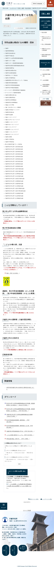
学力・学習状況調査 (46, 44)
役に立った (9, 452)
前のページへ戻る (34, 499)
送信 (19, 464)
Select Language (37, 3)
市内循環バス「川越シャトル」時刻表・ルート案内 (46, 92)
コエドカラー (27, 501)
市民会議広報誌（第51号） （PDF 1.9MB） (17, 438)
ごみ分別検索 (45, 80)
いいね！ (8, 26)
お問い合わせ (6, 550)
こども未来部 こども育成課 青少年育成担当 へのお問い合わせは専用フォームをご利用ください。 (19, 486)
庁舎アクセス (14, 550)
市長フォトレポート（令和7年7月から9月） (46, 38)
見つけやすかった (11, 459)
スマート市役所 (45, 69)
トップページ (13, 8)
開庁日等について (23, 548)
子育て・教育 (21, 8)
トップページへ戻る (47, 499)
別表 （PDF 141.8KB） (12, 273)
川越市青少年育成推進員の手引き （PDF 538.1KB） (19, 431)
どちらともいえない (20, 452)
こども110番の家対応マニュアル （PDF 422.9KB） (19, 435)
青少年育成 (28, 8)
